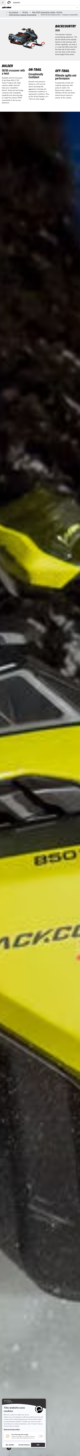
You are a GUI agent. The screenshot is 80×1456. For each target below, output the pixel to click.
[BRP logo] (9, 2)
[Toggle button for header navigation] (3, 2)
